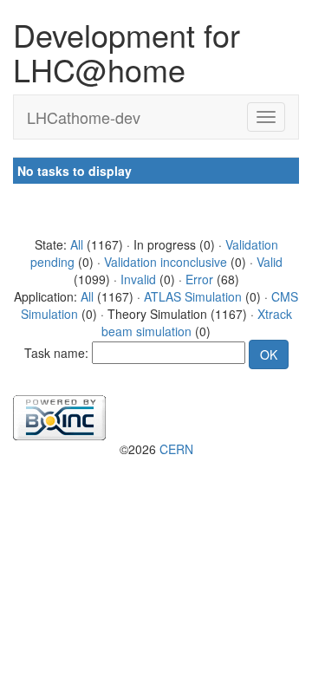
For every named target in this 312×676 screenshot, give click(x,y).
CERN (176, 449)
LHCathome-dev (83, 117)
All (76, 244)
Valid (270, 261)
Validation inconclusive (165, 261)
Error (199, 279)
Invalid (138, 279)
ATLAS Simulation (193, 296)
